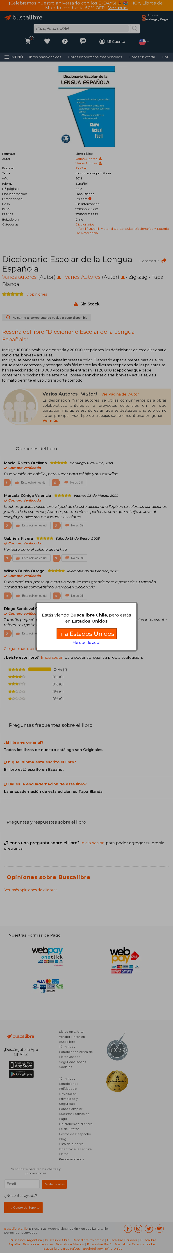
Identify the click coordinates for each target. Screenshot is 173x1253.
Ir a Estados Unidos (86, 633)
